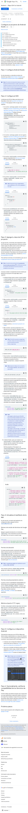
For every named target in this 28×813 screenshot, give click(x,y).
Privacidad (9, 806)
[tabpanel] (15, 170)
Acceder (24, 1)
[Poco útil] (10, 19)
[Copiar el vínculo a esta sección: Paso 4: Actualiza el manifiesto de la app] (5, 517)
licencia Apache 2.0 (19, 727)
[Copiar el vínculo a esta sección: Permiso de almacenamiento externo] (24, 580)
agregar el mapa (19, 65)
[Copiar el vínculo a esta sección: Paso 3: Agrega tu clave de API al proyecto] (9, 239)
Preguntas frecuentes (5, 754)
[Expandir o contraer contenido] (9, 33)
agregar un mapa (5, 711)
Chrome (2, 793)
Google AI (3, 799)
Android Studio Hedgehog (17, 77)
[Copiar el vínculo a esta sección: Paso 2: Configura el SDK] (20, 96)
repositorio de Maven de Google (11, 110)
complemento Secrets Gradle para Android (10, 259)
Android (3, 5)
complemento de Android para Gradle (9, 78)
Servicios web (4, 770)
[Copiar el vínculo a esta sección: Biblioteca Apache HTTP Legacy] (21, 603)
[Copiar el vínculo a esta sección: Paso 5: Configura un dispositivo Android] (8, 631)
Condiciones (3, 806)
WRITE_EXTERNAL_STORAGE (8, 590)
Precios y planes (4, 776)
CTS (20, 662)
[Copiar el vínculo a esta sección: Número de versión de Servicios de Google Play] (4, 529)
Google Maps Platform (18, 13)
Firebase (3, 795)
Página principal (4, 13)
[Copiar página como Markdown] (11, 27)
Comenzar (5, 8)
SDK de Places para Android (6, 758)
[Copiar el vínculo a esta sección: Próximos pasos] (13, 706)
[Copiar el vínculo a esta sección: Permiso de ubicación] (15, 547)
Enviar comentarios (7, 21)
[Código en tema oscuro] (24, 121)
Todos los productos (5, 801)
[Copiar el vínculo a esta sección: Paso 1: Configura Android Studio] (2, 72)
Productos (11, 13)
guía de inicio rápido (11, 563)
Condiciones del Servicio (6, 782)
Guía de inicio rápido (6, 54)
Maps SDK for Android (14, 5)
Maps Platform (15, 1)
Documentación (6, 14)
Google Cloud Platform (5, 797)
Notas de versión (4, 29)
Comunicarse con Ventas (16, 8)
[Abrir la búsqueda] (21, 1)
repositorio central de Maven (10, 138)
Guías (4, 16)
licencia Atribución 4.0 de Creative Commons (13, 726)
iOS (1, 766)
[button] (7, 163)
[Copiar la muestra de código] (26, 121)
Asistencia (3, 780)
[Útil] (8, 19)
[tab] (7, 163)
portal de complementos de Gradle (16, 108)
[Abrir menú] (2, 1)
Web (2, 768)
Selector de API (4, 756)
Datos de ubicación (12, 559)
